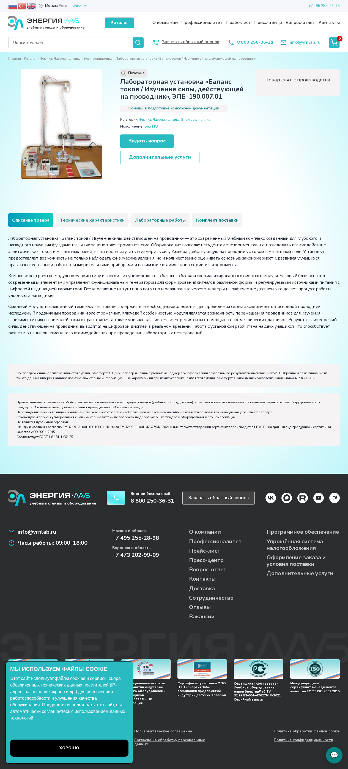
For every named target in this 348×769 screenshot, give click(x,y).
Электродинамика (98, 58)
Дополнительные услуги (160, 157)
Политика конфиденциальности (303, 740)
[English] (31, 5)
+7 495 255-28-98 (324, 5)
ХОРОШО (69, 748)
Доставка (202, 588)
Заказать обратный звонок (218, 498)
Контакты (329, 23)
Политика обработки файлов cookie (307, 731)
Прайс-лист (238, 23)
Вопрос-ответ (300, 23)
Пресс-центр (268, 23)
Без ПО (151, 126)
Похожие (133, 73)
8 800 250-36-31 (255, 42)
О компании (165, 23)
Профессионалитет (202, 23)
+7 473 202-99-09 (135, 555)
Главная (14, 58)
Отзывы (200, 607)
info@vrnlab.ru (305, 42)
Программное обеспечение (303, 532)
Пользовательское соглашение (163, 731)
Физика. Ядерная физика (60, 58)
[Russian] (13, 5)
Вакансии (202, 616)
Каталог (30, 58)
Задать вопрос (147, 140)
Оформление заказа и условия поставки (296, 561)
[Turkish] (22, 5)
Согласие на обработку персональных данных (169, 742)
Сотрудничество (211, 598)
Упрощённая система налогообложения (295, 545)
